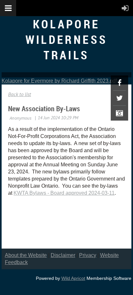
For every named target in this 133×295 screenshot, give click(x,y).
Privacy (87, 255)
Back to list (19, 94)
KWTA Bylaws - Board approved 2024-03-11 (64, 193)
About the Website (26, 255)
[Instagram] (119, 113)
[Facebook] (119, 82)
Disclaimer (63, 255)
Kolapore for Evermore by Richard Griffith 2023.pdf (59, 81)
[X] (119, 98)
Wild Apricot (73, 278)
